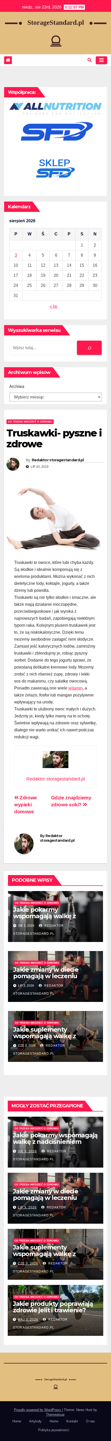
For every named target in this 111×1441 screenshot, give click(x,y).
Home (16, 1421)
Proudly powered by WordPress (38, 1410)
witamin (75, 688)
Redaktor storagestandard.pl (58, 460)
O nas (90, 1421)
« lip (53, 306)
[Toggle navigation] (101, 60)
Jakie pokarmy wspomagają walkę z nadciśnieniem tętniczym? (52, 916)
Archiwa (16, 386)
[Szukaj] (89, 348)
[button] (90, 60)
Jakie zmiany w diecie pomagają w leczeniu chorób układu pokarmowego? (45, 979)
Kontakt (72, 1421)
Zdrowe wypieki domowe (25, 804)
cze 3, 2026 (28, 1263)
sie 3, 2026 (27, 1151)
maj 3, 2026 (28, 1319)
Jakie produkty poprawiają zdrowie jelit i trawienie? (53, 1307)
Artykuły (35, 1421)
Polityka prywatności (53, 1430)
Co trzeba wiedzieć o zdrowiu (30, 421)
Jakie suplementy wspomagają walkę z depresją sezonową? (44, 1036)
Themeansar (55, 1414)
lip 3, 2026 (27, 1207)
